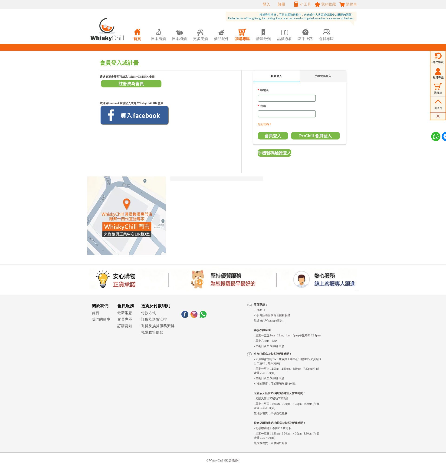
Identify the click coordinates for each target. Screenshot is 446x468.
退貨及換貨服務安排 (157, 326)
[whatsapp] (203, 317)
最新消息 (124, 313)
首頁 (95, 313)
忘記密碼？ (265, 124)
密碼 (262, 106)
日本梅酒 (179, 35)
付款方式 (148, 313)
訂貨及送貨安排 (154, 319)
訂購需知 (124, 326)
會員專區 (124, 319)
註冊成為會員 (131, 83)
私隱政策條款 (152, 332)
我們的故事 (101, 319)
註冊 (281, 4)
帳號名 (263, 90)
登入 (266, 4)
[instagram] (193, 317)
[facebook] (184, 317)
